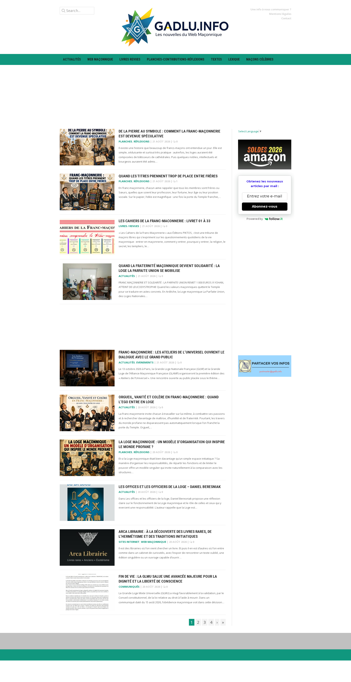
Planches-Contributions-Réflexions (175, 59)
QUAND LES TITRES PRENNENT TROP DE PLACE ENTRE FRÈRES (168, 176)
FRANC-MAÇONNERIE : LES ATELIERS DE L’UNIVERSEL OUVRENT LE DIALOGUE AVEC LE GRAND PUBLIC (171, 355)
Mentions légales (280, 14)
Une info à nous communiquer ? (270, 9)
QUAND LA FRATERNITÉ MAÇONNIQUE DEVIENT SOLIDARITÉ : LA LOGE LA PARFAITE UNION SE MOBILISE (169, 268)
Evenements (145, 362)
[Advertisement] (175, 93)
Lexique (234, 59)
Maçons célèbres (259, 59)
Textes (216, 59)
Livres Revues (129, 59)
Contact (286, 18)
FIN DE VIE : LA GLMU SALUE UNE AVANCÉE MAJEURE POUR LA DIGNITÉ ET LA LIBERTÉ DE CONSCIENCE (168, 579)
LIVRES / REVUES (129, 226)
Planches (125, 141)
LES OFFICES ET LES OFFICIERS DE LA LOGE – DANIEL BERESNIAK (170, 486)
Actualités (72, 59)
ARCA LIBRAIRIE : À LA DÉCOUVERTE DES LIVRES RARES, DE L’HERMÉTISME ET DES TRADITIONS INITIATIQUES (165, 534)
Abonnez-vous (264, 206)
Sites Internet (129, 542)
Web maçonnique (100, 59)
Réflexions (142, 141)
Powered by (255, 218)
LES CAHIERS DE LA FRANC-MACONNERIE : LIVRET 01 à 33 (164, 221)
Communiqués (129, 586)
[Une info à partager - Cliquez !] (264, 366)
